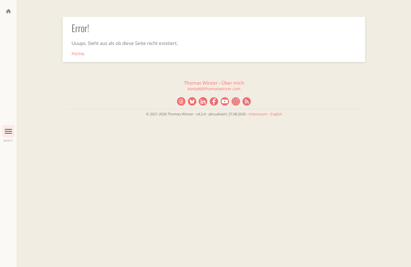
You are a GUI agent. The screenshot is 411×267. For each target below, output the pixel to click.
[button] (8, 131)
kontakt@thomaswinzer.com (214, 88)
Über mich (232, 83)
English (276, 113)
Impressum (258, 113)
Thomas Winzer (201, 83)
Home (78, 54)
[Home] (8, 11)
